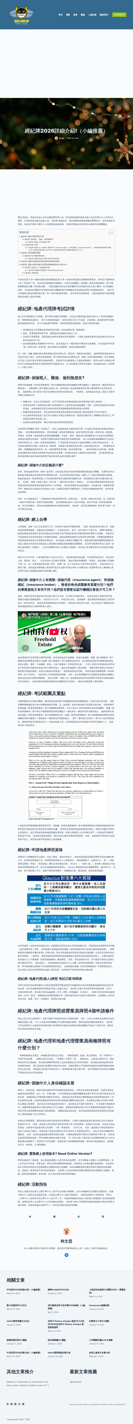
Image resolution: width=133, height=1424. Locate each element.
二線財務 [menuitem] (92, 14)
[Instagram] (15, 1404)
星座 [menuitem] (75, 14)
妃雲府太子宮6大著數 (99, 1321)
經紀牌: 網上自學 (31, 245)
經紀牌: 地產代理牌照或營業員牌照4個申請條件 (40, 261)
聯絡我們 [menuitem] (104, 14)
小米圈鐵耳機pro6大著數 (101, 1340)
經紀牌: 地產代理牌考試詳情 (32, 236)
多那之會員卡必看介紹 (99, 1352)
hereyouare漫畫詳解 (99, 1305)
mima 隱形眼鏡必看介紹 (59, 1352)
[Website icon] (66, 1255)
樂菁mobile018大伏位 (58, 1289)
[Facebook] (30, 1216)
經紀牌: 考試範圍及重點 (31, 253)
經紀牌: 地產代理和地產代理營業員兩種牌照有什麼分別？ (44, 264)
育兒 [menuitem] (61, 14)
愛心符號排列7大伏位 (17, 1305)
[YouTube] (23, 1404)
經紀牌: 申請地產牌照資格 (35, 256)
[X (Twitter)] (54, 1216)
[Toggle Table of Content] (109, 232)
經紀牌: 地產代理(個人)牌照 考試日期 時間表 (44, 258)
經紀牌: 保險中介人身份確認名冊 (37, 267)
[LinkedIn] (103, 1216)
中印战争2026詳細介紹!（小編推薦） (24, 1289)
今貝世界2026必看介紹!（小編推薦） (24, 1352)
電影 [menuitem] (68, 14)
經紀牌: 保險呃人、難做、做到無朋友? (39, 239)
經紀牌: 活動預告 (32, 273)
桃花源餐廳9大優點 (57, 1340)
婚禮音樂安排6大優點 (17, 1340)
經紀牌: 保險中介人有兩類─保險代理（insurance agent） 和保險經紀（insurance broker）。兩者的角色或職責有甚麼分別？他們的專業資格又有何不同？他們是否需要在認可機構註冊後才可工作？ (70, 249)
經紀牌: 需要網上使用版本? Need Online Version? (46, 270)
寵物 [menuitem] (83, 14)
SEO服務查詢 (119, 15)
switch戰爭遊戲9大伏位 (18, 1321)
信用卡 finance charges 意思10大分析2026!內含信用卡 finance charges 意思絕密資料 (66, 1324)
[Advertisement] (66, 63)
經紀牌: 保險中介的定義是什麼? (39, 242)
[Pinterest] (79, 1216)
